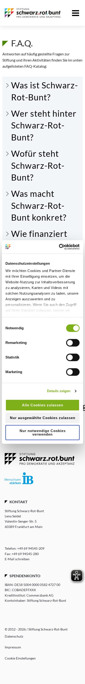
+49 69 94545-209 (30, 548)
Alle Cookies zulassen (42, 405)
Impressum (13, 647)
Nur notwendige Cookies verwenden (43, 432)
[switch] (73, 342)
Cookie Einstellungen (20, 658)
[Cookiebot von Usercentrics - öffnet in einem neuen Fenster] (60, 247)
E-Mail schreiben (17, 559)
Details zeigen (58, 391)
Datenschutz (14, 636)
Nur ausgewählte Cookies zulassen (42, 418)
